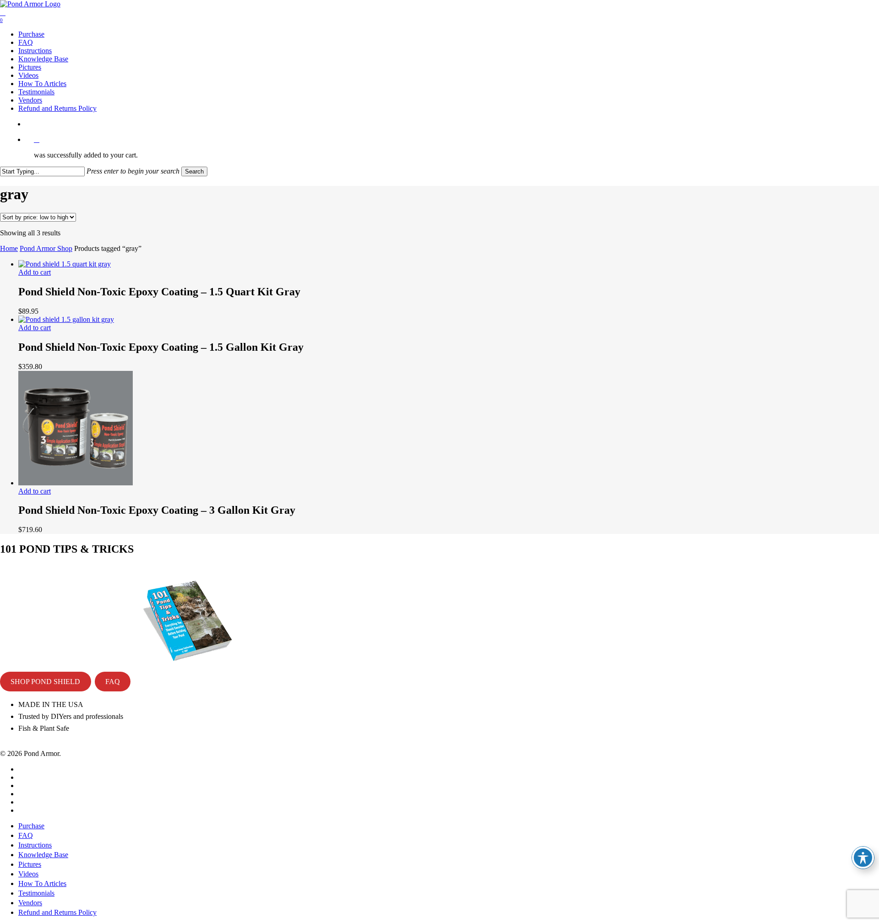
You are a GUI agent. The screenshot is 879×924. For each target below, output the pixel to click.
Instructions (35, 845)
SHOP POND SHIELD (45, 681)
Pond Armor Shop (46, 248)
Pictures (29, 864)
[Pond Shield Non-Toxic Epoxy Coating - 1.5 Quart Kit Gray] (64, 264)
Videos (28, 874)
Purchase (31, 826)
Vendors (30, 903)
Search (194, 171)
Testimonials (36, 893)
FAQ (112, 681)
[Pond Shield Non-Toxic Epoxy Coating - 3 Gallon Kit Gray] (75, 483)
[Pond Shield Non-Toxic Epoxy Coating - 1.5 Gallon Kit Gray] (66, 319)
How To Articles (42, 883)
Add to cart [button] (34, 272)
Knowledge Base (43, 855)
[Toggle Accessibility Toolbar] (863, 858)
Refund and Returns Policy (57, 912)
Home (9, 248)
